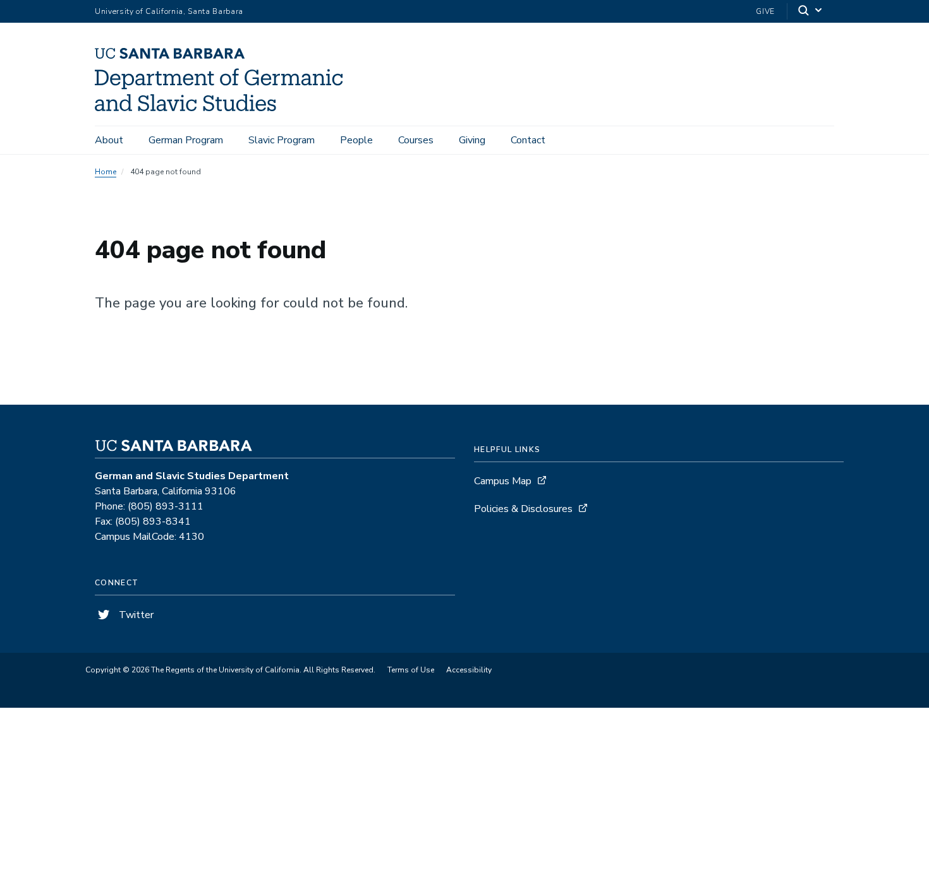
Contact (528, 140)
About (109, 140)
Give (765, 11)
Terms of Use (410, 670)
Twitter (135, 615)
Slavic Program (281, 140)
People (356, 140)
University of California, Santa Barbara (169, 11)
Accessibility (469, 670)
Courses (416, 140)
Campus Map (502, 481)
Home (105, 172)
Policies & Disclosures (523, 509)
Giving (472, 140)
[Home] (223, 108)
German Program (186, 140)
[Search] (810, 12)
